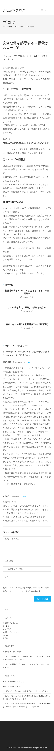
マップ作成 (30, 26)
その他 (5, 635)
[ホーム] (3, 26)
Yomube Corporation (24, 747)
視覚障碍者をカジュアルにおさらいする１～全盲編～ (27, 292)
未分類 (5, 638)
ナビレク (6, 626)
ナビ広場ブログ (14, 10)
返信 (29, 362)
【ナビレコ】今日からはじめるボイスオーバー (21, 691)
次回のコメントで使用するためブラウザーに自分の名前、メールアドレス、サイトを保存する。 (27, 589)
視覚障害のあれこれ (10, 623)
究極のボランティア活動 (12, 651)
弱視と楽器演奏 (9, 681)
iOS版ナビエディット (11, 632)
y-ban (9, 56)
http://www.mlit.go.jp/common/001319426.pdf (25, 142)
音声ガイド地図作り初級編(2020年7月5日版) (27, 324)
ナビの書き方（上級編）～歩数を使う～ (27, 307)
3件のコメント (12, 59)
